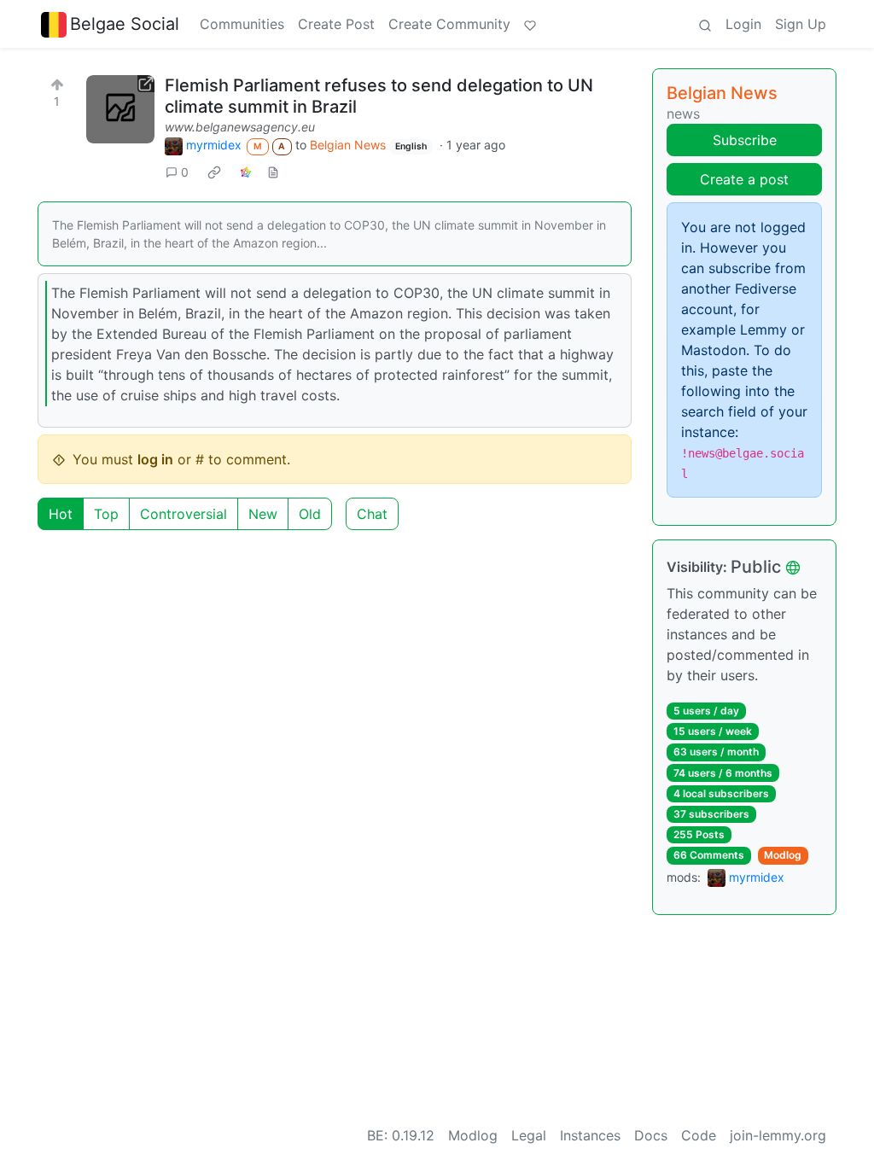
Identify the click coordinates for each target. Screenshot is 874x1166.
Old (310, 513)
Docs (650, 1135)
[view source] (273, 172)
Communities (242, 23)
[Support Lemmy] (530, 24)
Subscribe (745, 140)
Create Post (336, 23)
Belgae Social (124, 24)
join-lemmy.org (778, 1135)
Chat (372, 513)
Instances (590, 1135)
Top (106, 513)
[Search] (705, 24)
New (262, 513)
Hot (61, 513)
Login (743, 23)
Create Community (449, 23)
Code (698, 1135)
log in (155, 459)
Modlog (782, 854)
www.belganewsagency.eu (240, 127)
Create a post (744, 179)
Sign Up (800, 23)
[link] (214, 171)
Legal (528, 1135)
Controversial (183, 513)
